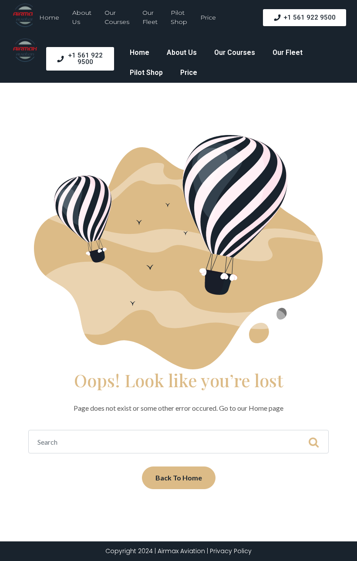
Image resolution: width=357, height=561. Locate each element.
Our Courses (116, 17)
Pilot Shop (179, 17)
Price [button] (208, 17)
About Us (81, 17)
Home (49, 17)
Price (188, 72)
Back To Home (178, 477)
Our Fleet (150, 17)
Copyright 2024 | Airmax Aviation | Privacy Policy (178, 551)
